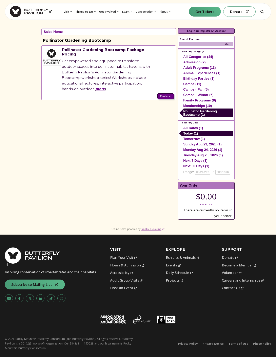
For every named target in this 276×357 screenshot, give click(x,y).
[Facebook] (19, 298)
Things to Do (84, 12)
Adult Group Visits (126, 280)
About (164, 12)
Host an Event (123, 287)
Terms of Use (238, 344)
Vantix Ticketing (153, 229)
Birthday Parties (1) (199, 78)
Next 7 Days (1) (195, 161)
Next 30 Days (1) (196, 166)
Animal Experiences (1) (201, 73)
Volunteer (232, 272)
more (100, 89)
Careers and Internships (243, 280)
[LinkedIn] (40, 298)
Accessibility (121, 272)
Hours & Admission (127, 265)
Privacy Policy (188, 344)
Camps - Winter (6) (198, 95)
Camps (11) (192, 84)
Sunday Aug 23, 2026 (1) (202, 144)
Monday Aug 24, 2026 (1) (202, 150)
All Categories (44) (198, 57)
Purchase (165, 96)
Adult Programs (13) (199, 68)
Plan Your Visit (123, 257)
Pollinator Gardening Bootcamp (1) (200, 113)
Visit (66, 12)
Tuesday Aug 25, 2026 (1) (203, 155)
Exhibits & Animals (182, 257)
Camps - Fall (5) (196, 89)
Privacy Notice (213, 344)
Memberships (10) (197, 106)
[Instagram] (61, 298)
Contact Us (233, 287)
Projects (174, 280)
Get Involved (107, 12)
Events (173, 265)
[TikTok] (51, 298)
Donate (230, 257)
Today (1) (190, 133)
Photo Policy (262, 344)
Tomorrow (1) (194, 139)
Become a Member (239, 265)
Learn (126, 12)
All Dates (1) (193, 128)
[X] (30, 298)
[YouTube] (9, 298)
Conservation (144, 12)
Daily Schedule (179, 272)
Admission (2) (194, 62)
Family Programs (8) (199, 100)
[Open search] (262, 11)
